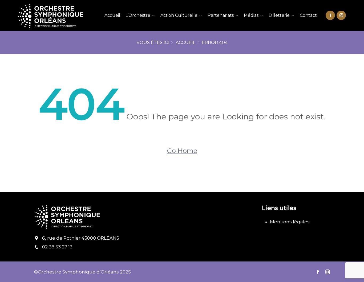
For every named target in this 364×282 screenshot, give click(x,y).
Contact (308, 15)
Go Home (182, 151)
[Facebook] (330, 15)
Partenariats (221, 15)
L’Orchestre (138, 15)
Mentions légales (290, 221)
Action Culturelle (178, 15)
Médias (251, 15)
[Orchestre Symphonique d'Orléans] (55, 15)
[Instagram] (341, 15)
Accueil (112, 15)
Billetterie (279, 15)
